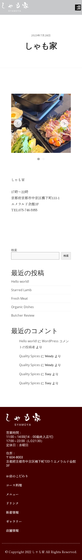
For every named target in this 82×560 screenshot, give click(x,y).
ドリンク (12, 503)
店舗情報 (12, 530)
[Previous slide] (18, 123)
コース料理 (14, 485)
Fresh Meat (19, 298)
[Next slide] (64, 123)
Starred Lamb (21, 290)
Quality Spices (29, 356)
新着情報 (12, 512)
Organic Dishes (22, 307)
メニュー (12, 494)
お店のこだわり (17, 476)
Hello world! (20, 281)
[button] (38, 159)
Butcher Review (22, 315)
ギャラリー (14, 521)
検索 (14, 250)
